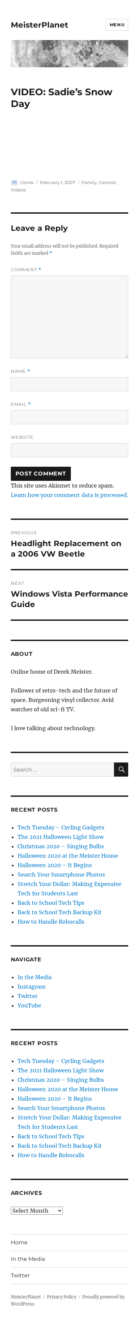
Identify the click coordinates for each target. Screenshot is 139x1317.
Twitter (27, 996)
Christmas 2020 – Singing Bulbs (61, 846)
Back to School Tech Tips (51, 902)
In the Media (35, 977)
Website (22, 437)
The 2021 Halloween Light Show (61, 836)
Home (19, 1242)
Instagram (32, 986)
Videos (18, 189)
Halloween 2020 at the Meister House (68, 855)
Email (21, 404)
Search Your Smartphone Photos (61, 874)
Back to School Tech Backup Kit (60, 912)
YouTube (29, 1005)
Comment (26, 270)
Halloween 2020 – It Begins (55, 865)
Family (89, 182)
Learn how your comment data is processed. (69, 495)
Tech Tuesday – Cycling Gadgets (61, 827)
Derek (27, 182)
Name (20, 371)
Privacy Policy (61, 1297)
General (107, 182)
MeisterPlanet (39, 25)
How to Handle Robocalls (51, 921)
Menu (117, 24)
